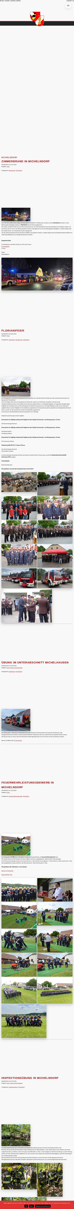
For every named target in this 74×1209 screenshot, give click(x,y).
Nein (31, 1206)
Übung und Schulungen (16, 667)
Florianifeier (12, 330)
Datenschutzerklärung (43, 1206)
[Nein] (72, 1205)
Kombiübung (12, 671)
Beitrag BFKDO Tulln (6, 874)
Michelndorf (19, 170)
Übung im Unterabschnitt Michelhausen (35, 662)
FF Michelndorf (5, 246)
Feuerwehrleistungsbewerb (15, 796)
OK (26, 1206)
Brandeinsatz (12, 170)
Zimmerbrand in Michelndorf (25, 161)
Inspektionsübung (13, 1087)
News (8, 166)
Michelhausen (18, 339)
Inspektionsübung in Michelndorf (30, 1077)
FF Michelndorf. (18, 740)
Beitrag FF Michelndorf (7, 870)
